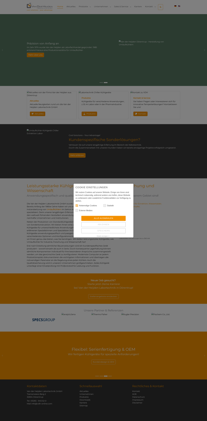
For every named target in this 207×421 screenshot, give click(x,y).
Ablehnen (103, 224)
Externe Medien (85, 210)
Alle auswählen (103, 218)
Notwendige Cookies (88, 206)
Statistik (110, 206)
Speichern (103, 231)
